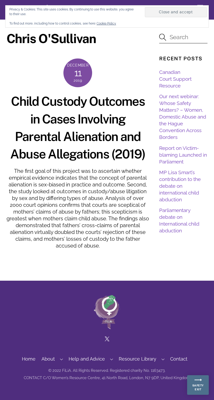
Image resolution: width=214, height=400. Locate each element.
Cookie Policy (106, 23)
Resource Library (137, 359)
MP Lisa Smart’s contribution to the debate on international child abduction (180, 185)
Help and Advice (87, 359)
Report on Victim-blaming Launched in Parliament (183, 154)
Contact (178, 359)
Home (28, 359)
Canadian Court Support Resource (175, 79)
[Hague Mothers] (107, 327)
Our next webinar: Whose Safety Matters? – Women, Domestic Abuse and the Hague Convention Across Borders (182, 116)
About (48, 359)
